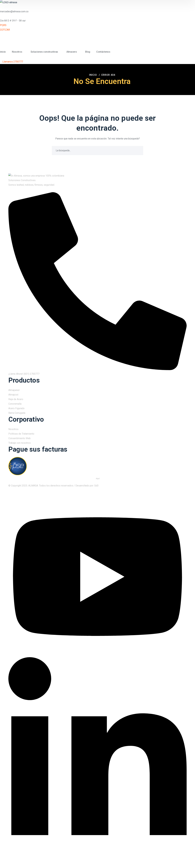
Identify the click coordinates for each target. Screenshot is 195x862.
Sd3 (96, 485)
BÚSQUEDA (138, 150)
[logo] (8, 2)
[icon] (183, 495)
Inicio (93, 74)
